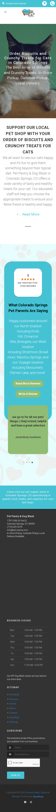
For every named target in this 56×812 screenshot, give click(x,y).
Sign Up (15, 775)
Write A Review (28, 393)
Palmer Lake (19, 373)
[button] (24, 462)
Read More (30, 214)
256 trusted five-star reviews (28, 284)
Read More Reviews (28, 383)
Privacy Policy (32, 792)
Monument (34, 368)
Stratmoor (30, 352)
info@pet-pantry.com (17, 530)
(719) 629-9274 (14, 527)
